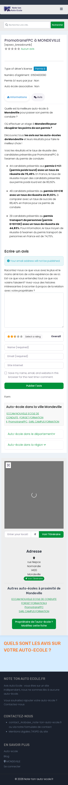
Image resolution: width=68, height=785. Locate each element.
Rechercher (57, 25)
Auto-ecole (11, 751)
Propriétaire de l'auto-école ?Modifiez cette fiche (34, 623)
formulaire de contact (38, 727)
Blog (6, 756)
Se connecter (12, 766)
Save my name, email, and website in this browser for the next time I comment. (33, 375)
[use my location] (35, 534)
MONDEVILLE (13, 761)
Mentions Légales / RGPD (24, 731)
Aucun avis (27, 49)
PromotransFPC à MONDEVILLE (32, 40)
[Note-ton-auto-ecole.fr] (13, 9)
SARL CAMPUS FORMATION (44, 421)
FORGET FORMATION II (34, 603)
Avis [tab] (39, 97)
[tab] (34, 434)
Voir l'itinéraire (51, 534)
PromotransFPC (18, 421)
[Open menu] (61, 8)
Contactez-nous (14, 704)
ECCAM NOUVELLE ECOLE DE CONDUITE (34, 599)
